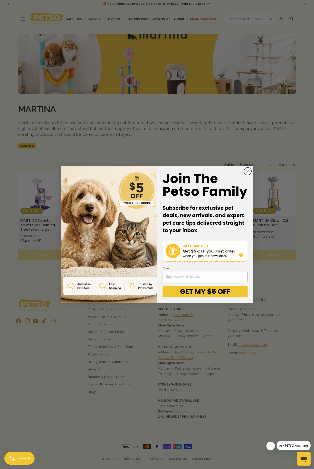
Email (166, 268)
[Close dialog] (247, 171)
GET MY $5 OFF (205, 291)
